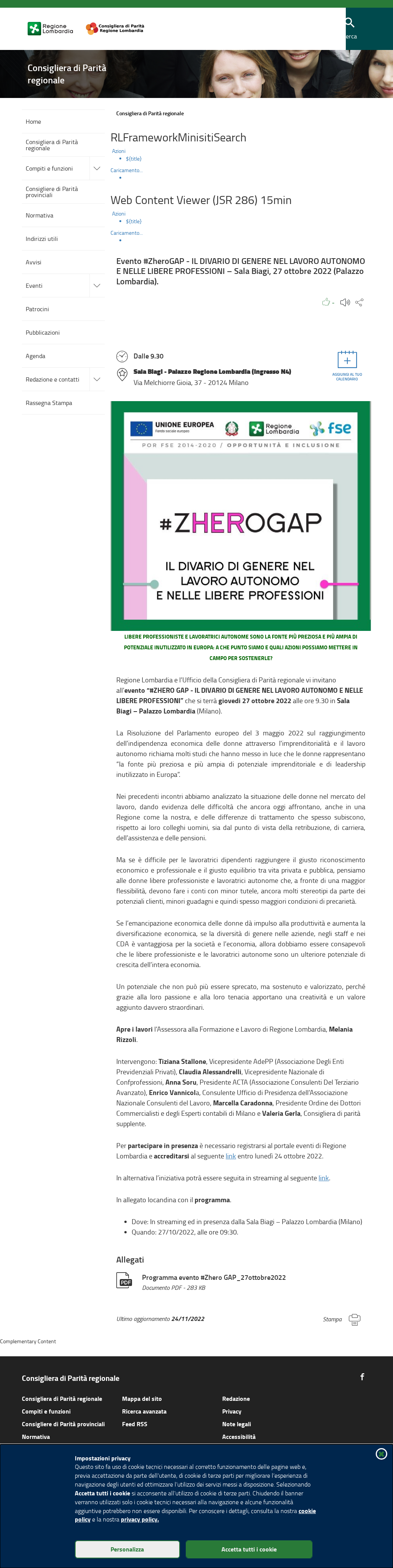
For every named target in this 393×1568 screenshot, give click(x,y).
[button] (350, 29)
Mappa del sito (142, 1398)
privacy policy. (140, 1519)
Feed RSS (134, 1423)
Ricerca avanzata (144, 1411)
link (231, 1155)
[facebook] (362, 1377)
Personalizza (127, 1549)
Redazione (236, 1398)
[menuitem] (248, 159)
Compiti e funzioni (46, 1411)
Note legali (236, 1423)
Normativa (36, 1436)
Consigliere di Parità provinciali (63, 1423)
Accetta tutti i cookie (249, 1549)
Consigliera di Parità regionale (62, 1398)
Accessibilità (239, 1436)
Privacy (231, 1411)
